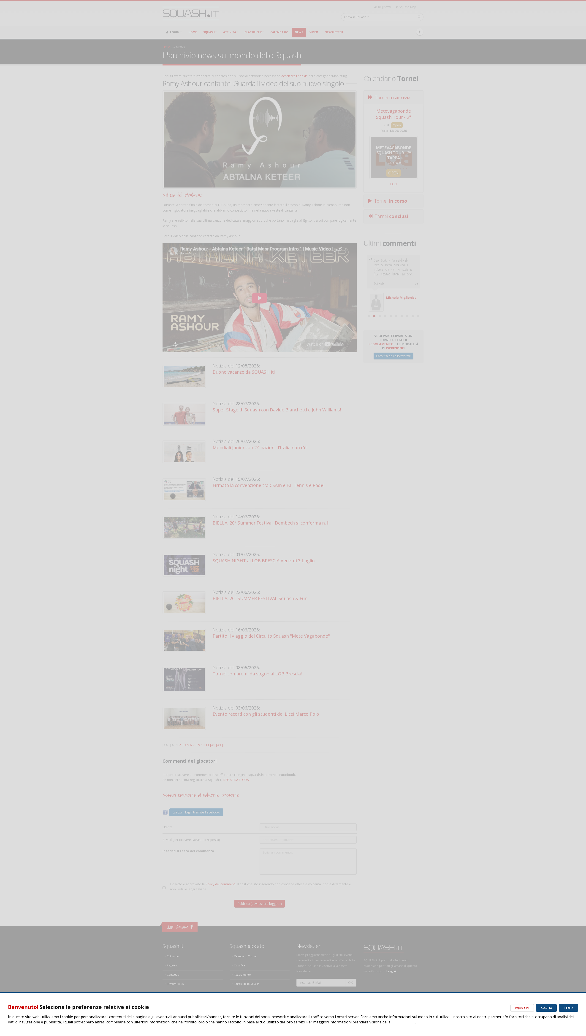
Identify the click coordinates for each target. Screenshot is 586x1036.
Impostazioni (522, 1007)
